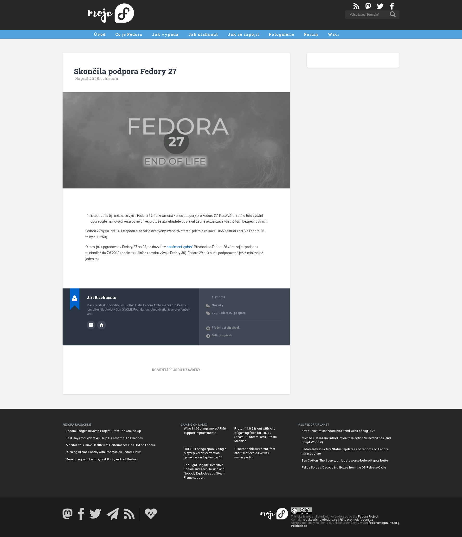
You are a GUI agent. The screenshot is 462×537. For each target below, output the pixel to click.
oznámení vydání (179, 247)
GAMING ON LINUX (193, 424)
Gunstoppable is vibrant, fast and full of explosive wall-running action (254, 453)
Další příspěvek (222, 335)
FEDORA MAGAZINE (77, 424)
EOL (214, 313)
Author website (101, 325)
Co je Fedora (128, 34)
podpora (239, 313)
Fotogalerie (281, 34)
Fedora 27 (225, 313)
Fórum (311, 34)
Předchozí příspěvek (226, 327)
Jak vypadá (165, 34)
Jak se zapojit (243, 34)
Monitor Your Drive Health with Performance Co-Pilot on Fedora (110, 445)
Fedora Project (368, 516)
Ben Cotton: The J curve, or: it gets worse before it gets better (345, 460)
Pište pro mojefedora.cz (356, 519)
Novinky (217, 305)
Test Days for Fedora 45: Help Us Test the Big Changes (104, 438)
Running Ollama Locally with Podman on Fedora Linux (103, 452)
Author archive (91, 325)
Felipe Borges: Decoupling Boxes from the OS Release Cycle (344, 467)
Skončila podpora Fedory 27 (125, 71)
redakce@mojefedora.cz (320, 519)
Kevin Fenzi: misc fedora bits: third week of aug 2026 (338, 431)
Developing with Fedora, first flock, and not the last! (102, 459)
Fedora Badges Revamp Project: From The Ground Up (103, 431)
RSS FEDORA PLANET (313, 424)
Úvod (100, 34)
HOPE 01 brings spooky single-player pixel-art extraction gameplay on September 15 (205, 453)
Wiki (333, 34)
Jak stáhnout (203, 34)
